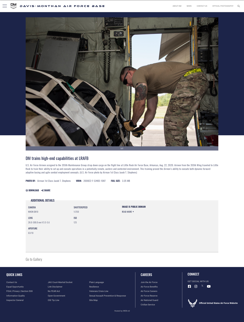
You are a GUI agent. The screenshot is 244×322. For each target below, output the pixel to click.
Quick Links (14, 274)
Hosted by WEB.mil (122, 311)
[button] (4, 6)
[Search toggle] (239, 6)
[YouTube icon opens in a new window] (209, 286)
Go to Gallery (34, 259)
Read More (127, 211)
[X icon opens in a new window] (202, 286)
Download (33, 190)
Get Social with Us (198, 281)
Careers (146, 274)
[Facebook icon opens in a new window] (189, 286)
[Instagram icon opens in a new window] (196, 286)
